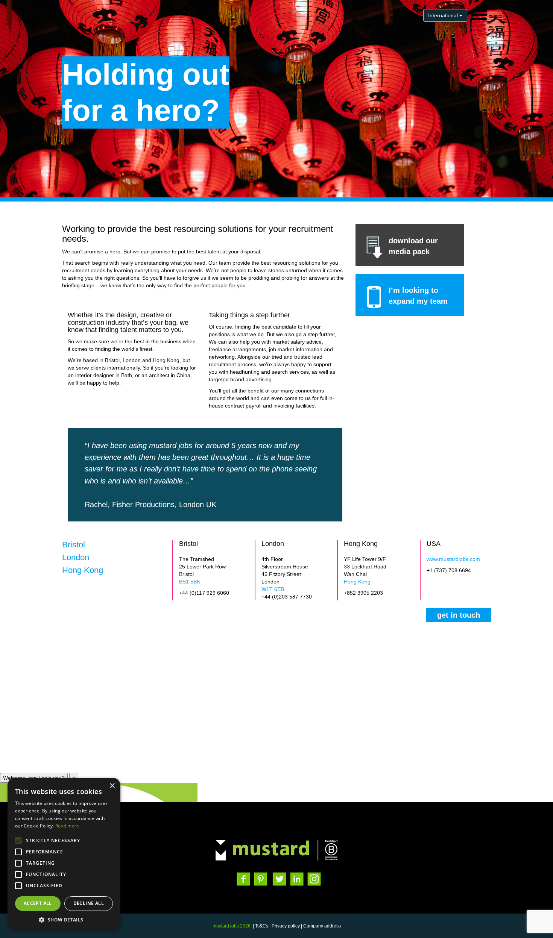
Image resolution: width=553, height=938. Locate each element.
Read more (67, 826)
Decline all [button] (88, 903)
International (443, 15)
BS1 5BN (190, 582)
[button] (64, 919)
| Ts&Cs (260, 926)
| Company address (321, 926)
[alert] (64, 854)
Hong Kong (357, 582)
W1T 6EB (272, 589)
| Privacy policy (284, 926)
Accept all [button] (38, 903)
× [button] (112, 786)
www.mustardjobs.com (453, 559)
